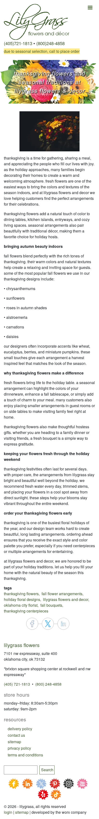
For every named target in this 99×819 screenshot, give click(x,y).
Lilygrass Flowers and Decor (65, 599)
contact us (16, 735)
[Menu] (90, 8)
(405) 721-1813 (17, 684)
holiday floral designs (22, 599)
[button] (49, 131)
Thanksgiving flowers (21, 593)
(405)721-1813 (18, 43)
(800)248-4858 (50, 43)
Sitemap (22, 812)
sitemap (14, 741)
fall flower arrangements (62, 593)
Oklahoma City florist (20, 605)
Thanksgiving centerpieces (26, 611)
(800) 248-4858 (48, 684)
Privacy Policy (19, 748)
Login (8, 812)
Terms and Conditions (25, 755)
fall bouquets (51, 605)
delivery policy (20, 728)
